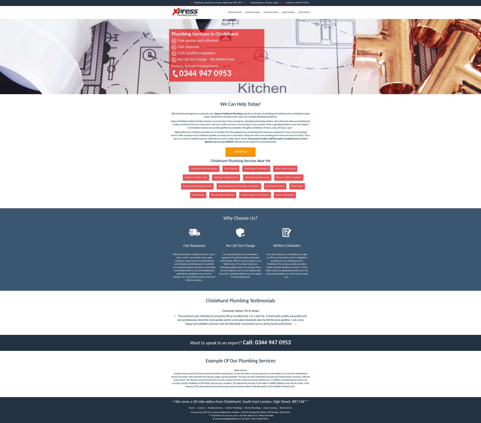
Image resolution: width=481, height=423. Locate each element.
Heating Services (234, 12)
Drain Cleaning (288, 12)
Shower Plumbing (252, 12)
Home (191, 408)
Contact (201, 408)
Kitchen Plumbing (271, 12)
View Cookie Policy (259, 419)
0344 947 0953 (302, 3)
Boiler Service (304, 12)
